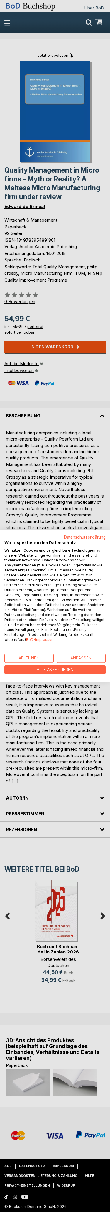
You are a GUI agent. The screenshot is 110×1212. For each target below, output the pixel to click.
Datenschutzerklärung (85, 537)
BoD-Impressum (40, 639)
